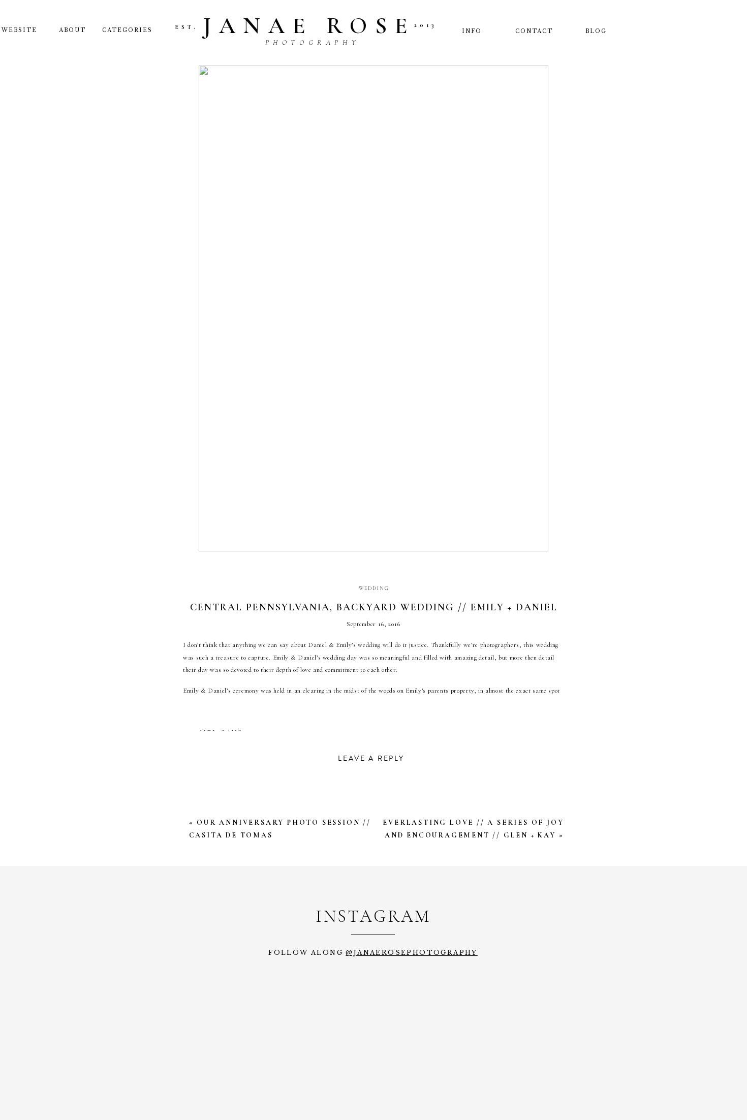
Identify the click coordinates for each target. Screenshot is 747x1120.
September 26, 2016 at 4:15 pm (269, 745)
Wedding (374, 588)
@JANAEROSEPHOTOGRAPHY (411, 952)
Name (201, 940)
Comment (211, 813)
